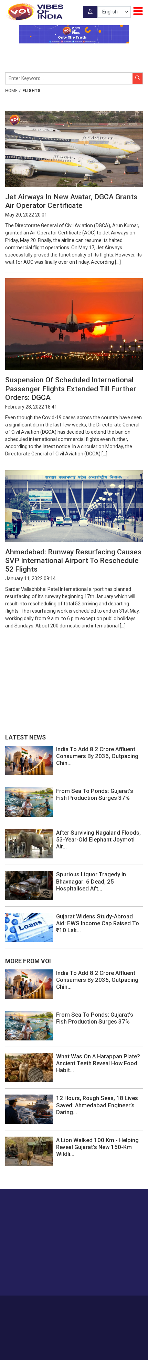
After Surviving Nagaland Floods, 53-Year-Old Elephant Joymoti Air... (98, 839)
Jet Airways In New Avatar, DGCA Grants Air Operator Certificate (71, 201)
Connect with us (39, 1276)
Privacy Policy (63, 1312)
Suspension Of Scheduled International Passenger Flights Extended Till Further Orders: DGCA (70, 388)
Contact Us (88, 1305)
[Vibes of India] (34, 11)
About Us (63, 1305)
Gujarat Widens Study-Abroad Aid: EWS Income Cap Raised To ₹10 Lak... (97, 923)
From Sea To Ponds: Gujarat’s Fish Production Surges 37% (94, 794)
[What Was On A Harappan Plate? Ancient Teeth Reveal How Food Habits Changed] (29, 1067)
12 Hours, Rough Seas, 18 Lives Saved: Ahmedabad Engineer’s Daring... (97, 1105)
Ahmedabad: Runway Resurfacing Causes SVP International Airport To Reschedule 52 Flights (73, 560)
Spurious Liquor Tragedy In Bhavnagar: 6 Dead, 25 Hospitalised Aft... (91, 881)
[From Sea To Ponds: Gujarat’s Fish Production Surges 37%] (29, 801)
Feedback (114, 1305)
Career (42, 1305)
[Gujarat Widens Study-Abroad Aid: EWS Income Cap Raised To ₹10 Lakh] (29, 927)
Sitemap (90, 1312)
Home (11, 90)
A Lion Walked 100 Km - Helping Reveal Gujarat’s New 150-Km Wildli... (97, 1147)
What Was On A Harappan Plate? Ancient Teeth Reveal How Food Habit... (98, 1063)
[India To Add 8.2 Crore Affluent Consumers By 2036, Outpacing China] (29, 760)
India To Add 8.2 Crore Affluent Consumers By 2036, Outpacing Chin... (97, 756)
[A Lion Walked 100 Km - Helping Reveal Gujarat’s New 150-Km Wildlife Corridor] (29, 1151)
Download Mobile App (74, 1342)
